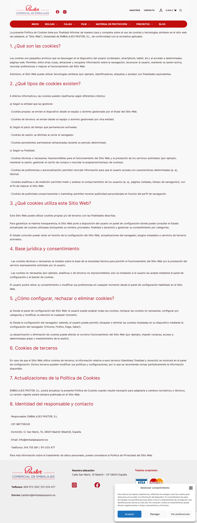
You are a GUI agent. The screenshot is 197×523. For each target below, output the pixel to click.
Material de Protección (111, 24)
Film (84, 24)
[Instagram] (64, 12)
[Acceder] (161, 10)
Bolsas (50, 24)
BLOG (162, 24)
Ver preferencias (180, 514)
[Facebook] (57, 12)
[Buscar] (180, 10)
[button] (190, 488)
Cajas (68, 24)
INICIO (35, 24)
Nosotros (135, 10)
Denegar (155, 514)
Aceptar (129, 514)
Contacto (149, 10)
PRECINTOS (143, 24)
